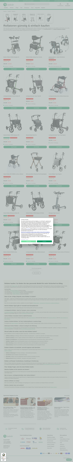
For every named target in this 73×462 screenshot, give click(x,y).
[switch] (4, 460)
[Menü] (5, 453)
